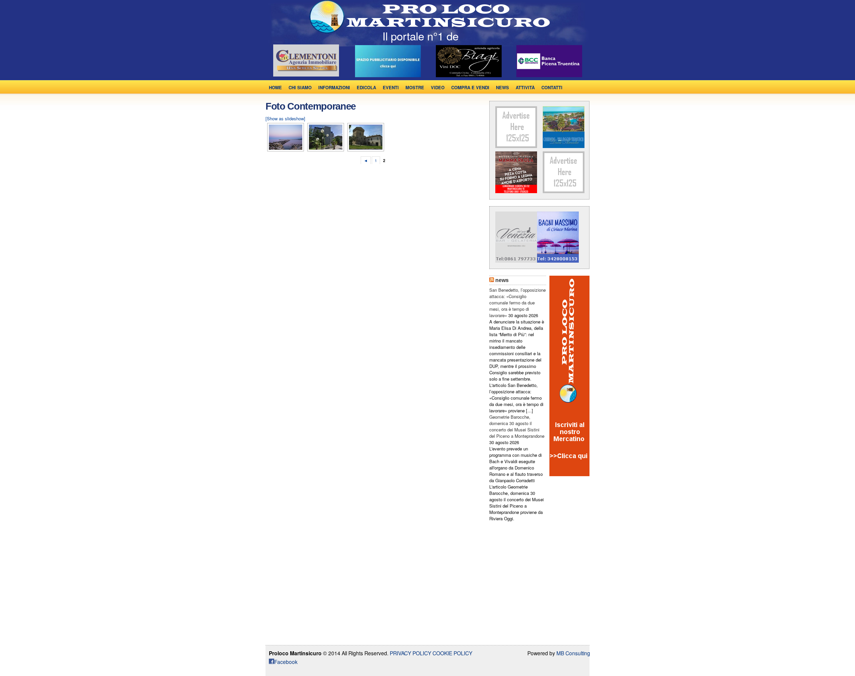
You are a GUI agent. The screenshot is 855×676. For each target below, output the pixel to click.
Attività (525, 87)
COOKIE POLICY (451, 653)
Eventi (391, 87)
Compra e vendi (470, 87)
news (502, 280)
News (502, 87)
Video (438, 87)
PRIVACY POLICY (410, 653)
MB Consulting (573, 653)
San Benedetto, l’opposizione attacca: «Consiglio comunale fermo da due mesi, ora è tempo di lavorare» (517, 302)
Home (275, 87)
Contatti (551, 87)
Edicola (366, 87)
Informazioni (334, 87)
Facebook (286, 661)
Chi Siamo (300, 87)
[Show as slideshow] (285, 118)
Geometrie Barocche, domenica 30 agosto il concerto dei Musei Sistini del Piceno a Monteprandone (516, 426)
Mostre (414, 87)
